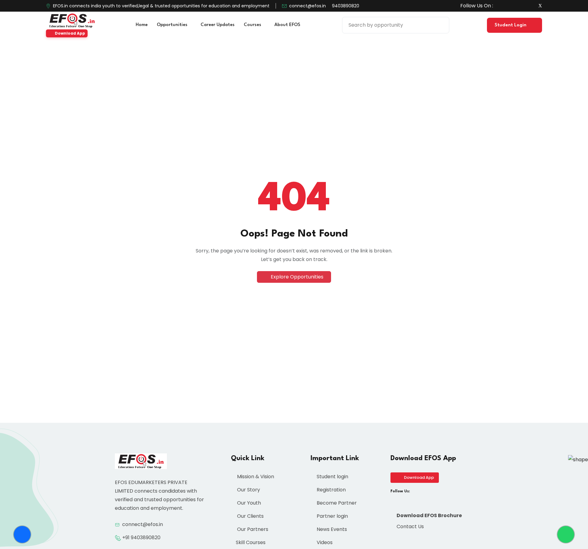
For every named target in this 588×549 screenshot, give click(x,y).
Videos (324, 542)
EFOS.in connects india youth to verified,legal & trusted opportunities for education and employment (161, 6)
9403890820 (345, 6)
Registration (330, 489)
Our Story (248, 489)
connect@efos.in (307, 6)
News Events (331, 529)
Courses (253, 25)
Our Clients (250, 516)
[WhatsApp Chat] (565, 534)
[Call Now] (22, 534)
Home (142, 25)
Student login (331, 476)
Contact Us (409, 526)
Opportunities (173, 25)
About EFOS (287, 25)
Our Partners (252, 529)
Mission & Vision (255, 476)
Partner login (331, 516)
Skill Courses (251, 542)
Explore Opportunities (296, 276)
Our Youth (248, 502)
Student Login (511, 25)
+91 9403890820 (141, 537)
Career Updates (218, 25)
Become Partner (336, 502)
